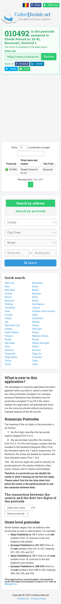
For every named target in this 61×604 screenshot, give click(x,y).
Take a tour (53, 5)
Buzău (35, 300)
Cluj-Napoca (38, 304)
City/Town (48, 163)
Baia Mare (10, 290)
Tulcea (8, 360)
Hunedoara (37, 318)
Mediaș (36, 321)
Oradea (8, 328)
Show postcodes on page (30, 147)
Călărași (9, 304)
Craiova (36, 307)
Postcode (11, 163)
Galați (35, 314)
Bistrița (8, 293)
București (9, 300)
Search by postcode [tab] (30, 211)
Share (37, 5)
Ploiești (9, 336)
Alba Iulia (9, 283)
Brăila (35, 297)
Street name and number (29, 162)
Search (32, 263)
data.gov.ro (10, 584)
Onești (35, 325)
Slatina (35, 346)
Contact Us (23, 598)
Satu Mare (10, 343)
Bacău (35, 286)
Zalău (35, 364)
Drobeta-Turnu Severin (43, 311)
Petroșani (37, 328)
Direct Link (10, 51)
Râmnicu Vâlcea (40, 336)
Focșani (9, 314)
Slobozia (9, 350)
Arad (7, 286)
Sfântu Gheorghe (40, 343)
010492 (13, 169)
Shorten (49, 56)
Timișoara (37, 357)
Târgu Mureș (11, 357)
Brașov (8, 297)
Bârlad (35, 290)
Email (26, 69)
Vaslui (8, 364)
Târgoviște (10, 353)
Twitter (13, 69)
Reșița (8, 339)
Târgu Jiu (36, 353)
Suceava (36, 350)
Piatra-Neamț (11, 332)
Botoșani (36, 293)
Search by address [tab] (30, 203)
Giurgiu (8, 318)
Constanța (10, 307)
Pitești (35, 332)
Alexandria (37, 283)
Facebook (23, 64)
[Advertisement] (30, 108)
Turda (35, 360)
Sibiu (7, 346)
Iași (6, 321)
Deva (7, 311)
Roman (35, 339)
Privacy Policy (38, 598)
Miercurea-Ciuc (12, 325)
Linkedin (39, 64)
